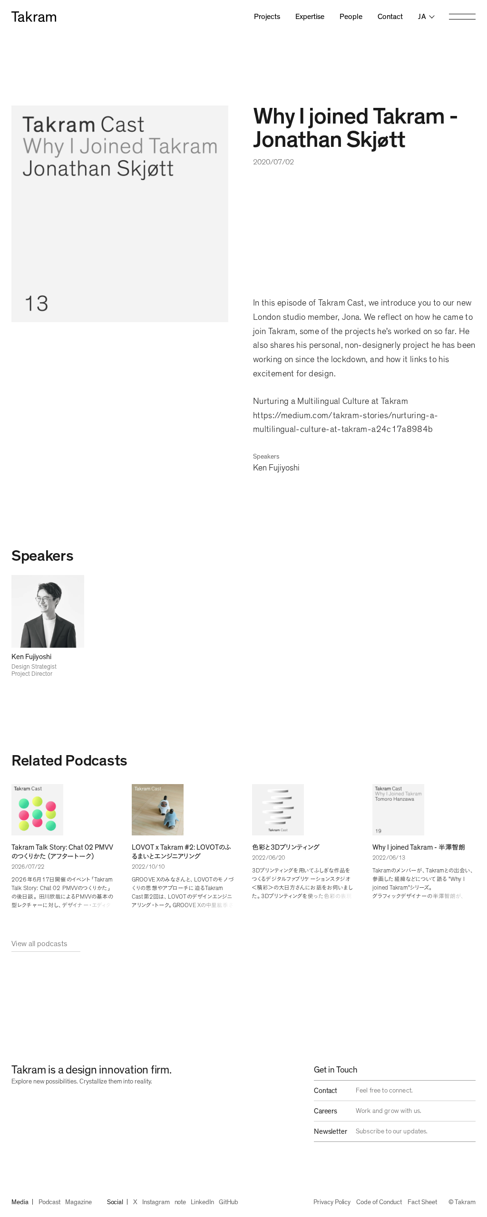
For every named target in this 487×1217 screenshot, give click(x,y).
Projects (267, 16)
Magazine (78, 1202)
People (351, 16)
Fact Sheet (422, 1202)
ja (422, 16)
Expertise (309, 16)
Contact (390, 16)
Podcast (50, 1202)
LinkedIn (202, 1202)
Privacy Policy (332, 1202)
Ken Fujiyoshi (276, 468)
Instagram (155, 1202)
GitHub (229, 1202)
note (180, 1202)
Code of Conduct (379, 1202)
